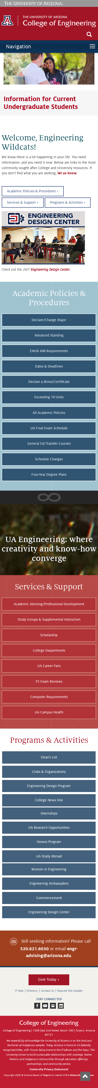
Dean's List (49, 757)
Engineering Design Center (50, 269)
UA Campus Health (49, 712)
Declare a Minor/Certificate (49, 382)
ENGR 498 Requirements (49, 351)
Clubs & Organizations (49, 772)
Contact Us (47, 990)
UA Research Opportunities (48, 827)
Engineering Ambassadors (49, 883)
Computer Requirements (49, 697)
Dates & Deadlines (49, 366)
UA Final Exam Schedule (49, 428)
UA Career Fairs (49, 666)
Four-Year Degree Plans (48, 474)
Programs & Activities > (67, 202)
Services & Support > (23, 202)
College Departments (49, 650)
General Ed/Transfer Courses (49, 443)
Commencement (49, 898)
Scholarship (49, 635)
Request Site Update (69, 990)
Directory (32, 990)
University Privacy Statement (48, 1069)
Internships (49, 813)
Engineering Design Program (49, 786)
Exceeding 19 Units (49, 397)
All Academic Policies (49, 413)
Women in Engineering (48, 869)
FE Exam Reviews (49, 681)
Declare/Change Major (49, 320)
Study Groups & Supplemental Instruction (49, 619)
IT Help (19, 990)
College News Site (49, 800)
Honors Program (49, 842)
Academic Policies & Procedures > (33, 191)
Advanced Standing (49, 335)
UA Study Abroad (49, 856)
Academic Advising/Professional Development (49, 604)
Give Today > (49, 979)
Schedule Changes (49, 459)
